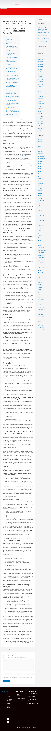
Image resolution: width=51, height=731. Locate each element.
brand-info (40, 210)
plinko (39, 279)
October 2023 (40, 81)
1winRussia (40, 154)
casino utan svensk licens (42, 222)
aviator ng (40, 193)
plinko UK (40, 282)
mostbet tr (40, 253)
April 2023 (40, 91)
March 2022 (40, 113)
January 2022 (40, 116)
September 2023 (41, 83)
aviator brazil (40, 183)
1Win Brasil (40, 141)
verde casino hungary (42, 309)
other (39, 265)
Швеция (39, 317)
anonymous (40, 180)
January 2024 (40, 76)
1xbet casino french (41, 158)
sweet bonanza (41, 299)
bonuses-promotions (42, 207)
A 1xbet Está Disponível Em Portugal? (12, 78)
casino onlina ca (41, 217)
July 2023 (40, 86)
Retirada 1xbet (8, 56)
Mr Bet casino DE (41, 255)
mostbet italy (40, 248)
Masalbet (39, 245)
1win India (40, 148)
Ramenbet (40, 287)
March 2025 (40, 57)
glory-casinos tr (41, 237)
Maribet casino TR (41, 243)
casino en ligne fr (41, 215)
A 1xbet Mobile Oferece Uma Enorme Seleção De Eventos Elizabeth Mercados (12, 93)
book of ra (40, 208)
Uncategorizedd (41, 306)
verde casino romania (42, 312)
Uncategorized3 (41, 304)
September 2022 (41, 103)
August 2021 (40, 123)
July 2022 (40, 106)
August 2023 (40, 84)
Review (39, 289)
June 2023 (40, 88)
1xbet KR (39, 163)
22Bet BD (40, 175)
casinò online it (41, 220)
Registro (7, 65)
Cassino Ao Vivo (9, 90)
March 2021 (40, 128)
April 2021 (40, 126)
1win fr (39, 146)
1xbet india (40, 159)
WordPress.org (41, 329)
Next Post (29, 649)
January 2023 (40, 96)
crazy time (40, 228)
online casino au (41, 260)
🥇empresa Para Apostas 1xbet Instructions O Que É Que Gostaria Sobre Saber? (12, 63)
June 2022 (40, 108)
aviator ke (40, 190)
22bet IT (39, 176)
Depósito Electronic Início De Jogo (12, 82)
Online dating (40, 262)
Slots (39, 294)
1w (38, 138)
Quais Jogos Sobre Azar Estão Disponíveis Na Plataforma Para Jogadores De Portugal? (11, 114)
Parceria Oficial (8, 51)
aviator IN (40, 188)
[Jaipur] (2, 2)
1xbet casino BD (41, 156)
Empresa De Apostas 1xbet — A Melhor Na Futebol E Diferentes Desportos (11, 59)
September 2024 (41, 67)
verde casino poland (41, 311)
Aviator (39, 181)
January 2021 (40, 131)
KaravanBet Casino (41, 238)
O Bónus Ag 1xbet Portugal (10, 67)
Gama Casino (40, 233)
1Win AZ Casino (41, 139)
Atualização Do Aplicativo (10, 86)
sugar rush (40, 297)
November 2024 (41, 64)
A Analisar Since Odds (10, 107)
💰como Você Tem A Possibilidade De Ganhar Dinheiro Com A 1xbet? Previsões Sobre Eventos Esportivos (12, 110)
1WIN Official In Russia (42, 149)
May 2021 (40, 125)
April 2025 (40, 56)
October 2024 (40, 66)
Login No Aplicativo (9, 106)
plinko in (39, 280)
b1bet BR (39, 195)
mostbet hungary (41, 247)
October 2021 (40, 121)
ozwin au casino (41, 267)
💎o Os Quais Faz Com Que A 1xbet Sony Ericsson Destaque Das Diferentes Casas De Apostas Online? (12, 46)
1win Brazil (40, 143)
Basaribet (40, 198)
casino (39, 213)
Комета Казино (41, 316)
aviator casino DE (41, 185)
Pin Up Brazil (40, 272)
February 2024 (40, 74)
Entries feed (40, 325)
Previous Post (8, 649)
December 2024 (41, 62)
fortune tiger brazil (41, 232)
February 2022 (40, 115)
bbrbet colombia (41, 200)
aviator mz (40, 191)
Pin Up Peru (40, 275)
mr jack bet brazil (41, 257)
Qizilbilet (39, 285)
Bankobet (40, 196)
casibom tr (40, 212)
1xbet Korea (40, 161)
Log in (39, 324)
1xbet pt (39, 168)
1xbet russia (40, 170)
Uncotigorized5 (41, 307)
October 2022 (40, 101)
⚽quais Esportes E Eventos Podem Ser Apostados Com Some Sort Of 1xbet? (12, 42)
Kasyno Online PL (41, 240)
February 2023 (40, 94)
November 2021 (41, 120)
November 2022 (41, 99)
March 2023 (40, 93)
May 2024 (40, 69)
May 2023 (40, 89)
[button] (38, 9)
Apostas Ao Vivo (9, 39)
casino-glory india (41, 227)
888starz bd (40, 178)
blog (39, 205)
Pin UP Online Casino (42, 274)
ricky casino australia (42, 290)
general (39, 235)
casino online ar (41, 218)
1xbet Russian (40, 171)
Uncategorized (12, 25)
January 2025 (40, 61)
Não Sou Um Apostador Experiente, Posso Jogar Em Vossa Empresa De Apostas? (12, 100)
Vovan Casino (40, 314)
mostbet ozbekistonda (42, 250)
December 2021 (41, 118)
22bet (39, 173)
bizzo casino (40, 203)
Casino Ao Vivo (8, 74)
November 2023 (41, 79)
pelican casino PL (41, 269)
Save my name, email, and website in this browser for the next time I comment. (18, 677)
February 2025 (40, 59)
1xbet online (24, 155)
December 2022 (41, 98)
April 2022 (40, 111)
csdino (39, 230)
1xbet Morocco (40, 166)
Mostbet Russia (41, 252)
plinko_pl (39, 284)
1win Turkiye (40, 151)
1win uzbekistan (41, 153)
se (38, 292)
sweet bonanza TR (41, 301)
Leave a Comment (6, 25)
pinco (39, 277)
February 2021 (40, 130)
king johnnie (40, 242)
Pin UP (39, 270)
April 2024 (40, 71)
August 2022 (40, 104)
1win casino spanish (41, 144)
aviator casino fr (41, 186)
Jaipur (2, 3)
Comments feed (41, 327)
